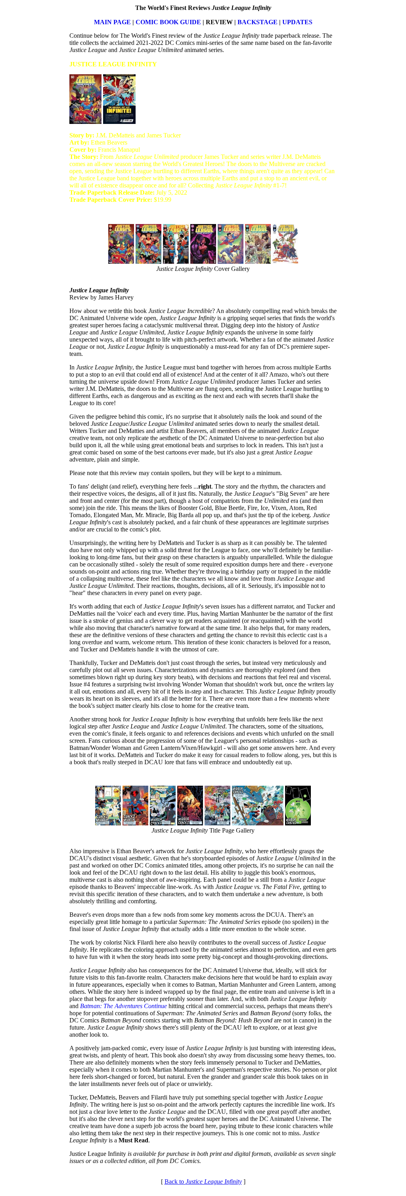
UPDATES (297, 22)
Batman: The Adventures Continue (123, 1006)
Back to (203, 1181)
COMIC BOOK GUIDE (168, 22)
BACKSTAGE (257, 22)
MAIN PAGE (112, 22)
